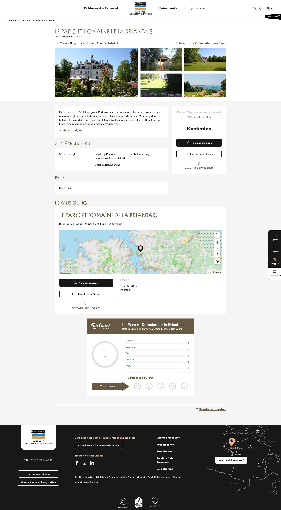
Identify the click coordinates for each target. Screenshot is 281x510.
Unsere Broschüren (168, 437)
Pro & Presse (164, 451)
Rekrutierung (164, 469)
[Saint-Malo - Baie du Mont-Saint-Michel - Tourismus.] (140, 8)
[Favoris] (260, 8)
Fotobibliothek (165, 444)
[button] (254, 8)
